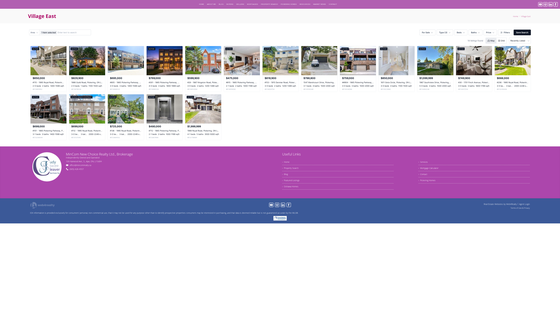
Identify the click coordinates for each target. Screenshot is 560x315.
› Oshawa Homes (290, 186)
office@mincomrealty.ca (80, 165)
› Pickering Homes (426, 180)
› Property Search (290, 168)
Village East (526, 16)
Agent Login (524, 204)
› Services (423, 162)
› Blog (285, 174)
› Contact (422, 174)
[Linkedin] (550, 4)
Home (515, 16)
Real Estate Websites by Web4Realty (500, 204)
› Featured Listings (291, 180)
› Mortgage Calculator (428, 168)
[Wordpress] (545, 4)
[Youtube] (540, 4)
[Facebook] (555, 4)
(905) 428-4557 (77, 169)
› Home (285, 162)
